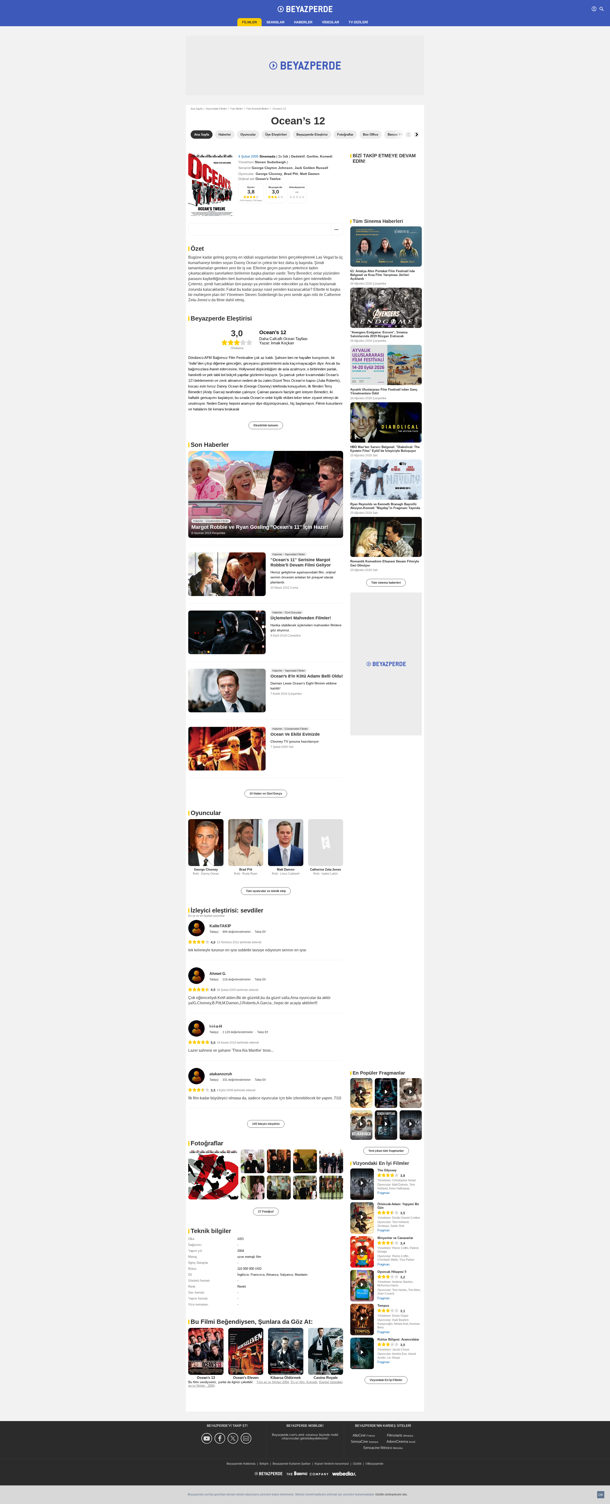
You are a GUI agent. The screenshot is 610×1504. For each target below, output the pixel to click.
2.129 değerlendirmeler (238, 1032)
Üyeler (251, 187)
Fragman (383, 1193)
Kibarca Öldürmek (285, 1378)
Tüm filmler (236, 108)
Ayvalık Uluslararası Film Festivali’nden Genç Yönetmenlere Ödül (383, 391)
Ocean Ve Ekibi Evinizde (295, 734)
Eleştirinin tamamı (266, 425)
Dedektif (298, 156)
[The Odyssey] (362, 1184)
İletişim (264, 1463)
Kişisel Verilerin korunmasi (332, 1463)
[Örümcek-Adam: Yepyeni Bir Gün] (362, 1218)
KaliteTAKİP (220, 926)
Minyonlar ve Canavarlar (395, 1238)
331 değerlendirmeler (237, 1079)
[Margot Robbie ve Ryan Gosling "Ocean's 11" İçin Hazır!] (265, 494)
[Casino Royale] (325, 1351)
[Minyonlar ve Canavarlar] (362, 1252)
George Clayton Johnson (272, 168)
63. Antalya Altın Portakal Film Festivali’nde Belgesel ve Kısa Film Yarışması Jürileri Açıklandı (382, 275)
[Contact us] (247, 1438)
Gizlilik (357, 1463)
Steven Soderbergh (270, 162)
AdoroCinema (397, 1441)
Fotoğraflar (207, 1143)
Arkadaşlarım (297, 187)
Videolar (330, 22)
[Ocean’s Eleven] (246, 1351)
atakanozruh (220, 1074)
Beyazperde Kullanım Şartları (291, 1463)
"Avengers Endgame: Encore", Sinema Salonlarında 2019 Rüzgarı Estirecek (378, 334)
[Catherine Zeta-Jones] (325, 842)
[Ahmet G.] (196, 975)
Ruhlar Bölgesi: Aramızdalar (398, 1339)
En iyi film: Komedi (304, 1382)
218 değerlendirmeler (237, 979)
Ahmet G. (217, 974)
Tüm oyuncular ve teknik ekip (266, 891)
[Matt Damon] (285, 842)
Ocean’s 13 (206, 1378)
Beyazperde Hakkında (241, 1463)
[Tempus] (362, 1319)
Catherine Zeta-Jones (325, 869)
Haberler (303, 22)
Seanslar (275, 22)
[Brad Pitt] (246, 842)
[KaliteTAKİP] (196, 928)
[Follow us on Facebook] (220, 1438)
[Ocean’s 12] (211, 184)
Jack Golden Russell (311, 168)
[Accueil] (305, 9)
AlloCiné (359, 1435)
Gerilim (312, 156)
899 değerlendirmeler (237, 931)
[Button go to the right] (416, 135)
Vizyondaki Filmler (216, 108)
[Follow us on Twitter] (234, 1438)
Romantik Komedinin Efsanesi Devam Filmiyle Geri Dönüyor (384, 563)
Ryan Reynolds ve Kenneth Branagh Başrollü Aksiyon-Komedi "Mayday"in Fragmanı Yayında (385, 506)
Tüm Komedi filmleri (257, 108)
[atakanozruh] (196, 1076)
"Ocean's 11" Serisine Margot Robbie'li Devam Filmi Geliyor (300, 563)
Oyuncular (206, 812)
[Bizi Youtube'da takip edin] (207, 1438)
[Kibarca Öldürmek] (285, 1351)
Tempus (383, 1305)
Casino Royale (326, 1378)
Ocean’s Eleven (246, 1378)
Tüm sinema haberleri (386, 582)
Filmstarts (394, 1435)
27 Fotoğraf (266, 1211)
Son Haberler (210, 444)
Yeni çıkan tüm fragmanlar (386, 1150)
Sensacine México (377, 1448)
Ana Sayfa (197, 108)
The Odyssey (386, 1170)
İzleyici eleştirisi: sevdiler (227, 910)
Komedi (326, 156)
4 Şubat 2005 (248, 156)
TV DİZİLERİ (358, 22)
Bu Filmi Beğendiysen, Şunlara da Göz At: (252, 1321)
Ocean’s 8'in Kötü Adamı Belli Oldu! (306, 676)
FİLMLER (249, 22)
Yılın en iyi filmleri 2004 (272, 1382)
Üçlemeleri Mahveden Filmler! (300, 618)
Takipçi (214, 931)
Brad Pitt (291, 174)
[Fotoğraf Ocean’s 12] (213, 1174)
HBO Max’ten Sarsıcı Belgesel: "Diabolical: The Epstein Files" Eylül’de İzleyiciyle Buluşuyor (385, 448)
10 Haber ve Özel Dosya (265, 793)
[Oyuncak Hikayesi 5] (362, 1285)
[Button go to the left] (408, 135)
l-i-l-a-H (215, 1026)
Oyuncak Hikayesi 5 (391, 1272)
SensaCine (359, 1441)
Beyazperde (275, 187)
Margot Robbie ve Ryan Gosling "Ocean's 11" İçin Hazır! (259, 527)
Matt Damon (310, 174)
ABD (240, 1239)
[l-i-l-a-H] (196, 1028)
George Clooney (269, 174)
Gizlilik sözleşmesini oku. (391, 1494)
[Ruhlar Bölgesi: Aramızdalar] (362, 1353)
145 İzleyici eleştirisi (266, 1124)
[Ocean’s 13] (206, 1351)
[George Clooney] (206, 842)
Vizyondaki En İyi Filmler (386, 1380)
